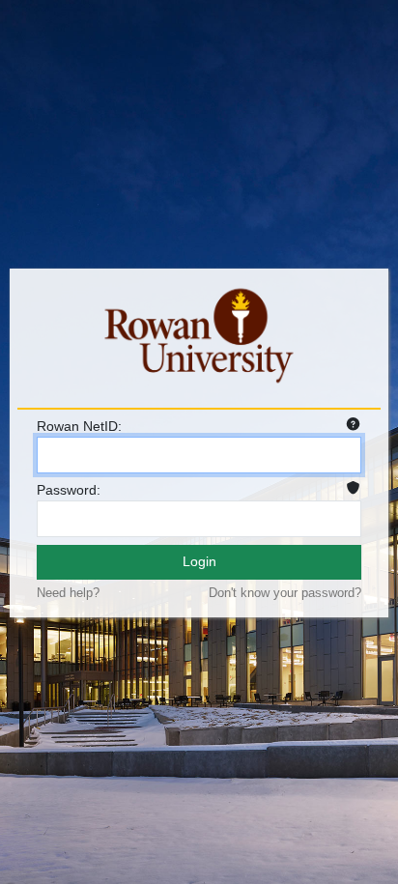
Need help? (68, 592)
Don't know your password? (285, 592)
